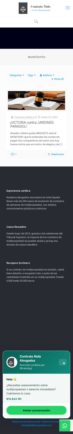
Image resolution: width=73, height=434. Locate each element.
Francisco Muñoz (24, 117)
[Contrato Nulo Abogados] (36, 8)
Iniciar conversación (36, 410)
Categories (15, 75)
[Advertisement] (36, 342)
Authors (47, 75)
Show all (59, 78)
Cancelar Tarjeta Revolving (45, 421)
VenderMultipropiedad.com (36, 425)
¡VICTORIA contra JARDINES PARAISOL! (32, 124)
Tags (30, 75)
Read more (57, 154)
